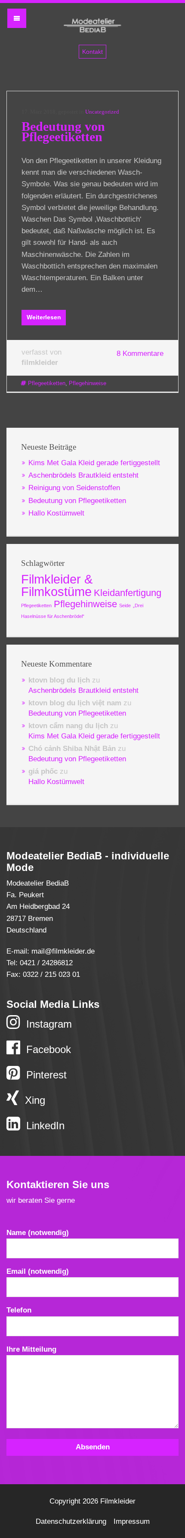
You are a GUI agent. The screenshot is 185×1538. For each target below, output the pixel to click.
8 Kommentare (140, 353)
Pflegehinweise (87, 383)
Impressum (132, 1521)
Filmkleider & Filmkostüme (56, 585)
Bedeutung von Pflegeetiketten (63, 131)
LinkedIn (44, 1125)
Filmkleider (92, 27)
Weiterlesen (44, 317)
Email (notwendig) (37, 1271)
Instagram (47, 1024)
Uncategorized (102, 112)
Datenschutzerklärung (71, 1521)
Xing (33, 1100)
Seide (125, 605)
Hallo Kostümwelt (56, 513)
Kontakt (92, 51)
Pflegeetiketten (46, 383)
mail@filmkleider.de (63, 951)
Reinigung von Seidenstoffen (74, 488)
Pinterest (45, 1075)
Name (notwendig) (37, 1233)
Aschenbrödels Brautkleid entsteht (83, 475)
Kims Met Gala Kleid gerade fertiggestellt (94, 463)
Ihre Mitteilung (31, 1349)
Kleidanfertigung (127, 592)
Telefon (18, 1310)
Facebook (47, 1049)
